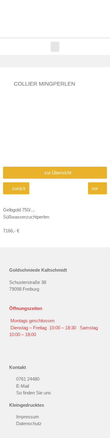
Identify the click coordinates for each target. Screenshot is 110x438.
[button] (55, 47)
